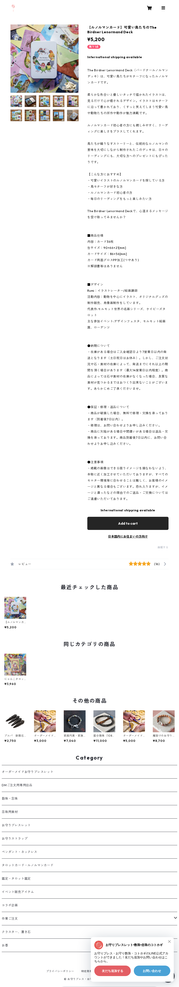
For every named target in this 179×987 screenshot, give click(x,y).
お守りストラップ (15, 838)
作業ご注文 (10, 919)
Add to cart (128, 523)
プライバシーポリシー (60, 971)
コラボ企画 (10, 905)
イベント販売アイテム (18, 892)
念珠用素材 (10, 812)
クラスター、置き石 (16, 932)
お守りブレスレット (16, 825)
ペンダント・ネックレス (19, 852)
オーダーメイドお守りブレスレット (27, 772)
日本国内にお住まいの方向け (128, 536)
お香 (5, 945)
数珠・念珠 (10, 798)
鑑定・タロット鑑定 (16, 878)
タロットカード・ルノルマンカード (27, 865)
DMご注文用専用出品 (17, 785)
